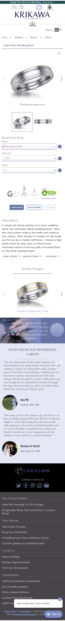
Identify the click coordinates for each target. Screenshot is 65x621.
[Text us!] (53, 615)
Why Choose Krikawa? (15, 498)
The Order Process (14, 526)
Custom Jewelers (32, 19)
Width (5, 165)
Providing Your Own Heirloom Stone (25, 538)
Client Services (10, 520)
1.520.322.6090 (36, 470)
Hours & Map (10, 556)
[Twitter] (18, 485)
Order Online (16, 207)
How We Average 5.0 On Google (23, 504)
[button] (61, 78)
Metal (5, 141)
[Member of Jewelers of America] (34, 193)
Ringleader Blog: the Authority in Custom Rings (28, 511)
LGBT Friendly (11, 603)
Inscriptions (31, 256)
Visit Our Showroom (15, 568)
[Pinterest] (32, 485)
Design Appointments (16, 562)
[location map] (21, 6)
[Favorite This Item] (59, 53)
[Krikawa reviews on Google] (13, 194)
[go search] (39, 7)
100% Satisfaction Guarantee (21, 581)
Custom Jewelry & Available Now (23, 543)
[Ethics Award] (24, 190)
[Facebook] (25, 485)
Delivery (51, 256)
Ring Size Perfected (14, 532)
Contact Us (8, 550)
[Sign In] (50, 7)
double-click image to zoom (33, 105)
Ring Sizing (10, 256)
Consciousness (10, 575)
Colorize (50, 207)
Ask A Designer (34, 207)
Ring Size (6, 153)
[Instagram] (39, 485)
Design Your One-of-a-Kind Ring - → (32, 2)
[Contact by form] (14, 6)
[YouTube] (46, 485)
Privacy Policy (10, 611)
